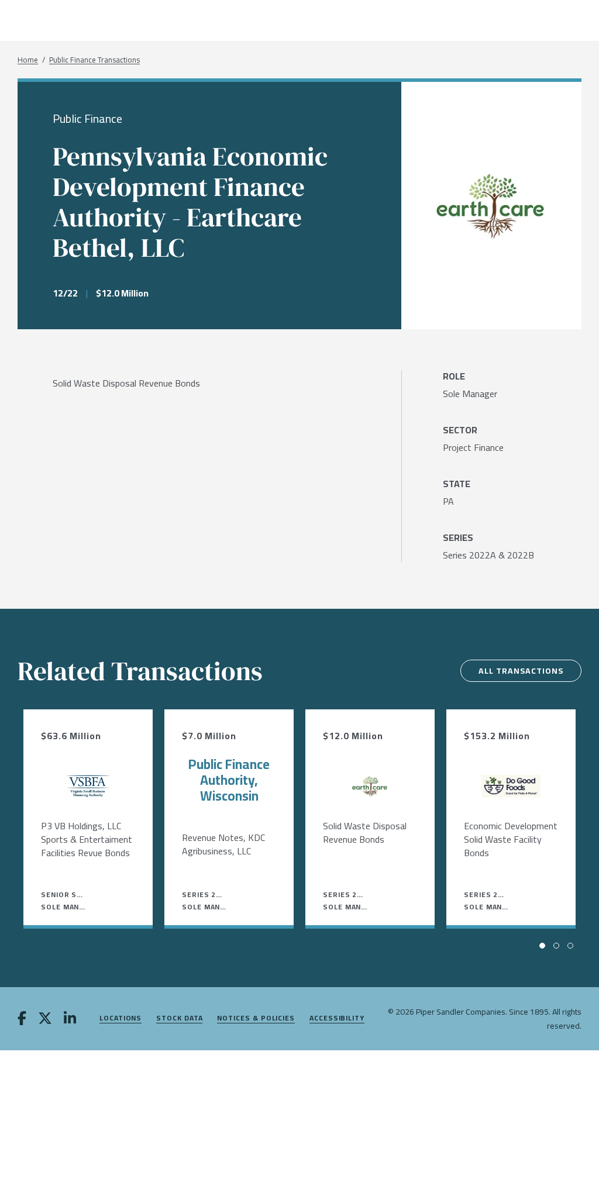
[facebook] (22, 1019)
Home (28, 60)
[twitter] (45, 1019)
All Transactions (520, 670)
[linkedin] (70, 1019)
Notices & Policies (256, 1018)
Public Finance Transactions (94, 60)
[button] (542, 946)
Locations (120, 1018)
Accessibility (336, 1018)
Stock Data (179, 1018)
